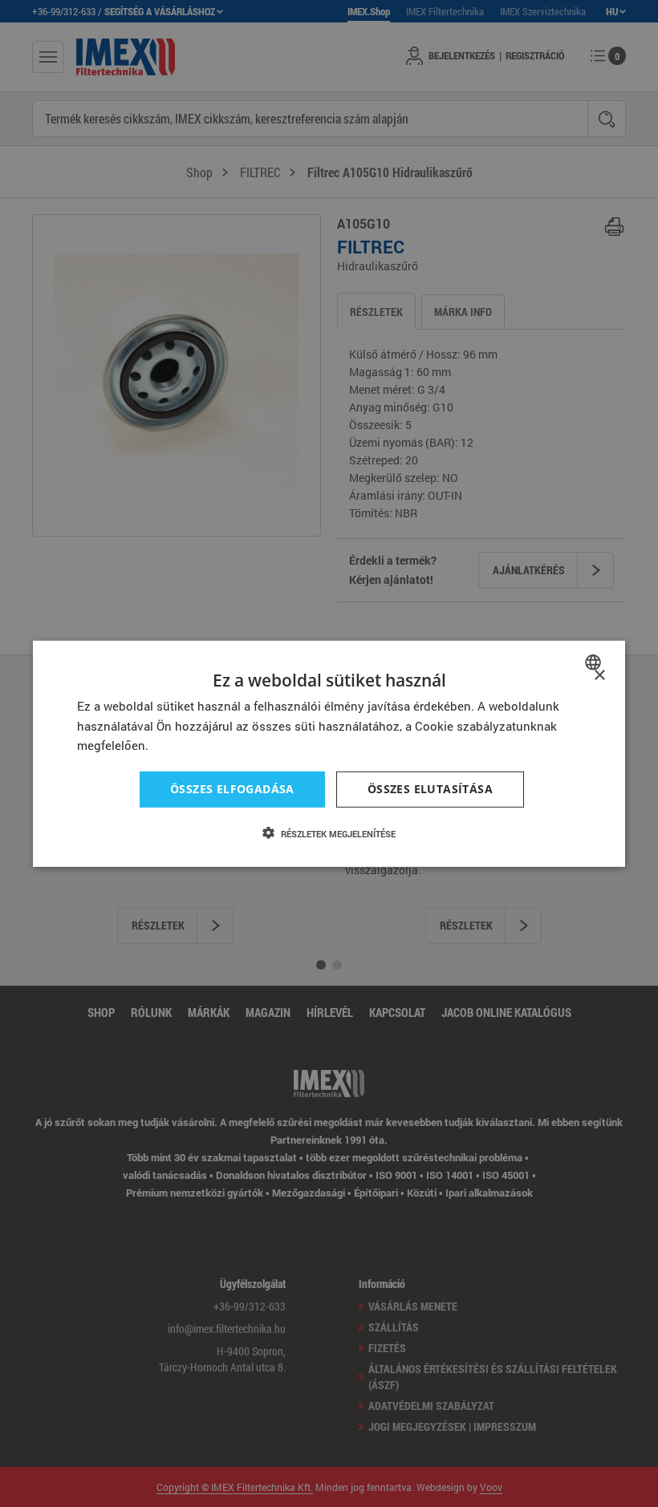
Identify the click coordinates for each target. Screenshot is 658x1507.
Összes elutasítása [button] (430, 788)
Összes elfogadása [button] (232, 788)
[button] (329, 833)
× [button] (599, 675)
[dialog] (329, 753)
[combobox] (595, 662)
